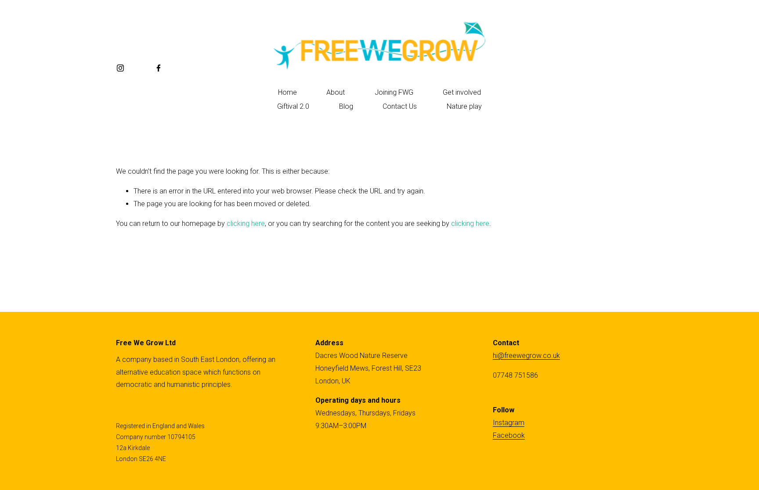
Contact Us (400, 106)
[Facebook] (158, 68)
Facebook (509, 435)
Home (287, 92)
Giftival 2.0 (293, 106)
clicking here (246, 223)
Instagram (508, 422)
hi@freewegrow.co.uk (526, 355)
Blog (346, 106)
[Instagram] (120, 68)
